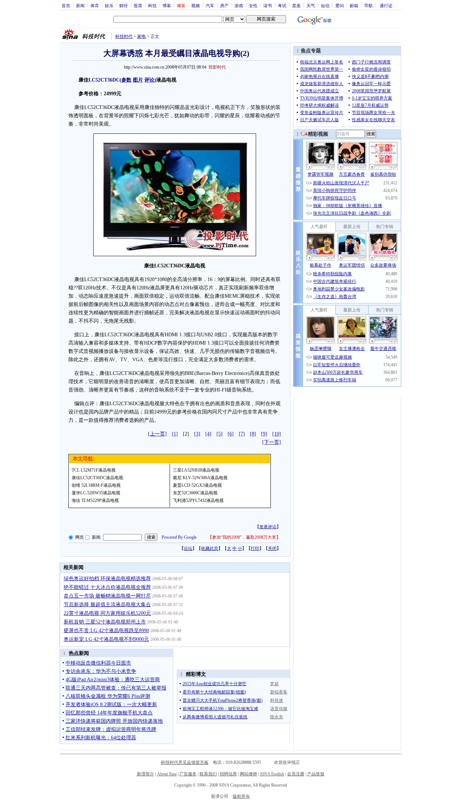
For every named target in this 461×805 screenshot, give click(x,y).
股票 (138, 5)
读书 (267, 5)
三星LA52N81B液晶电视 (196, 470)
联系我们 (208, 773)
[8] (253, 434)
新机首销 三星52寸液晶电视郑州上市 (105, 622)
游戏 (238, 5)
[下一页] (271, 442)
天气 (310, 5)
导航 (368, 5)
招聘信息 (228, 773)
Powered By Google (179, 537)
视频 (195, 5)
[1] (175, 434)
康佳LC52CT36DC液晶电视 (97, 477)
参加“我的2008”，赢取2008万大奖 (244, 537)
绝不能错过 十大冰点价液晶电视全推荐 (107, 587)
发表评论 (268, 526)
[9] (264, 434)
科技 (152, 5)
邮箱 (354, 5)
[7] (242, 434)
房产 (224, 5)
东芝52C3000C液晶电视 (195, 492)
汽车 (210, 5)
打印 (255, 548)
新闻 (80, 5)
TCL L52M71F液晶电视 (94, 470)
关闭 (272, 548)
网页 (79, 537)
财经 (123, 5)
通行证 (386, 5)
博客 (166, 5)
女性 (253, 5)
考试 (282, 5)
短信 (325, 5)
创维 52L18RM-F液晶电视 (96, 485)
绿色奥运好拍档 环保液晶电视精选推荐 (107, 578)
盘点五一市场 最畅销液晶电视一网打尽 (107, 596)
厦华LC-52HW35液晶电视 (96, 492)
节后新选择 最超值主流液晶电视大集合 (107, 604)
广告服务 (188, 773)
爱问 (339, 5)
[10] (276, 434)
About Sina (166, 773)
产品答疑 (316, 773)
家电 (141, 36)
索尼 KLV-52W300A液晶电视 (200, 477)
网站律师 (248, 773)
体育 (94, 5)
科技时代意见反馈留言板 (185, 762)
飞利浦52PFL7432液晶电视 (198, 500)
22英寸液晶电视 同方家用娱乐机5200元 (107, 613)
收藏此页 (209, 548)
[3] (197, 434)
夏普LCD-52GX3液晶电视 (197, 485)
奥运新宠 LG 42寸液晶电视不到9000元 (106, 639)
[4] (208, 434)
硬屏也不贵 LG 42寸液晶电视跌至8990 (106, 630)
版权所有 (241, 796)
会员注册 (295, 773)
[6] (231, 434)
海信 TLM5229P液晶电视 (95, 500)
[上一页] (157, 434)
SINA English (272, 773)
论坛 (188, 548)
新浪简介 (145, 773)
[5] (219, 434)
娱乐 (109, 5)
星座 (296, 5)
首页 (66, 5)
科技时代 (124, 36)
